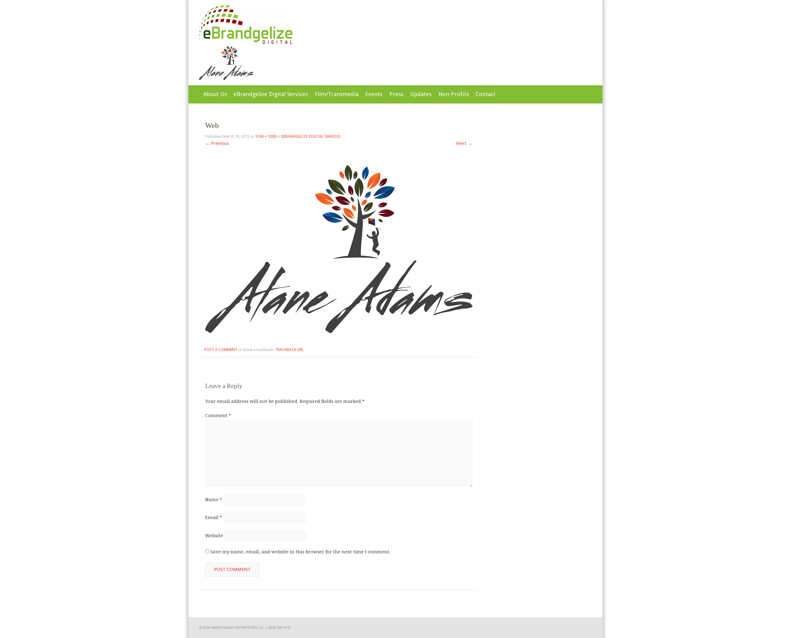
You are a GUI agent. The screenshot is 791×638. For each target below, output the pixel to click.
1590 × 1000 (265, 136)
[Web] (338, 331)
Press (396, 94)
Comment (218, 415)
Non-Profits (453, 94)
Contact (485, 94)
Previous (217, 143)
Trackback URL (289, 349)
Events (373, 94)
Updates (420, 94)
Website (214, 536)
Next (464, 143)
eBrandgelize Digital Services (271, 94)
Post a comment (220, 349)
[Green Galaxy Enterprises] (245, 42)
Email (213, 517)
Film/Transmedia (336, 94)
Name (213, 499)
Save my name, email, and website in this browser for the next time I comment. (300, 552)
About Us (215, 94)
